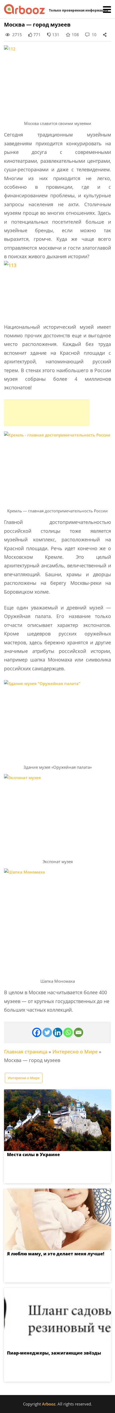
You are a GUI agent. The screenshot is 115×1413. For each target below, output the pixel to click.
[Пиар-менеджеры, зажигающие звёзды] (57, 1318)
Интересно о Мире (75, 1051)
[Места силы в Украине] (57, 1120)
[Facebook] (36, 1032)
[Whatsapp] (68, 1032)
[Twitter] (47, 1032)
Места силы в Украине (33, 1154)
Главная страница (25, 1051)
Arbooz (48, 1404)
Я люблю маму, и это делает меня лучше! (55, 1254)
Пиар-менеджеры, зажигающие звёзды (54, 1353)
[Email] (78, 1032)
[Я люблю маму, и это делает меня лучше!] (57, 1219)
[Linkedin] (57, 1032)
